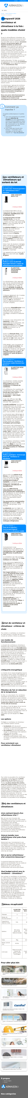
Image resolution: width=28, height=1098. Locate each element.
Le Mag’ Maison (23, 0)
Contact (16, 0)
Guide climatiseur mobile (11, 13)
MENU (5, 10)
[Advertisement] (14, 155)
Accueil (2, 13)
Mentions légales (7, 1080)
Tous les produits (19, 132)
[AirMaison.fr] (14, 5)
